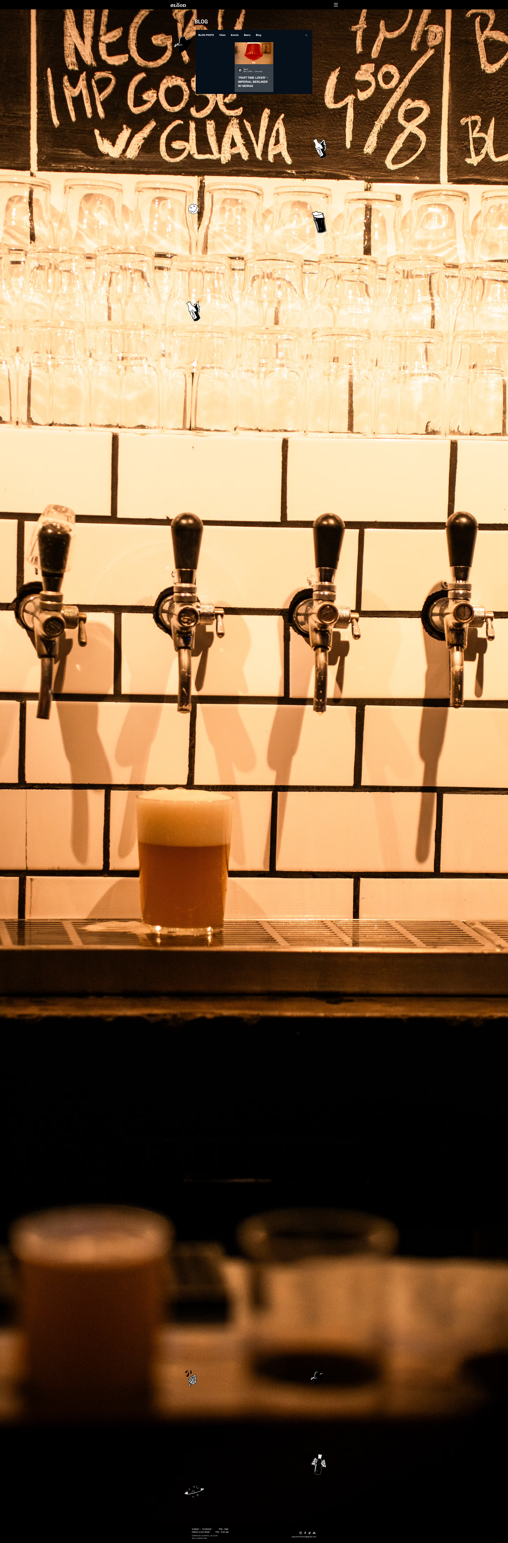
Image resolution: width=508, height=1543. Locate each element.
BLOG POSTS (206, 35)
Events (235, 35)
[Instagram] (301, 1533)
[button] (306, 35)
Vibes (222, 35)
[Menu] (336, 4)
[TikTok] (310, 1533)
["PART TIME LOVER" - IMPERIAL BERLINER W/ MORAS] (254, 53)
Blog (258, 35)
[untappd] (314, 1533)
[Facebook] (305, 1533)
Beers (247, 35)
